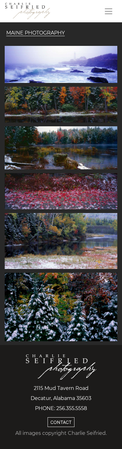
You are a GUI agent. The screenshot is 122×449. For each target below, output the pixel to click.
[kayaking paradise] (61, 241)
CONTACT (61, 422)
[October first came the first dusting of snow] (61, 104)
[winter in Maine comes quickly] (61, 147)
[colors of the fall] (61, 307)
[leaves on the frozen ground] (61, 191)
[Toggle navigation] (108, 11)
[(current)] (28, 11)
